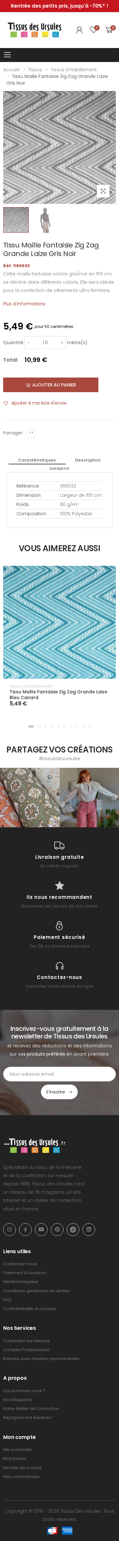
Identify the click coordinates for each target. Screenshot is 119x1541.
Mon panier (15, 1458)
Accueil (11, 69)
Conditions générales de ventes (36, 1291)
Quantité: (13, 342)
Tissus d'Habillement (74, 69)
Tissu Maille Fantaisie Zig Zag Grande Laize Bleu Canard (58, 695)
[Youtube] (41, 1229)
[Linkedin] (89, 1229)
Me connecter (17, 1450)
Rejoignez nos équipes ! (28, 1417)
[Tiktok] (73, 1229)
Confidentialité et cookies (29, 1309)
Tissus (35, 69)
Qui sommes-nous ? (24, 1391)
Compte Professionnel (26, 1350)
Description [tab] (88, 460)
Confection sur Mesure (26, 1341)
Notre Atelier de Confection (31, 1409)
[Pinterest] (57, 1229)
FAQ (7, 1300)
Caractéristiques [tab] (37, 460)
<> (31, 432)
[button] (31, 726)
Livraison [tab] (59, 468)
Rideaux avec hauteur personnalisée (41, 1359)
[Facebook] (25, 1229)
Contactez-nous (20, 1264)
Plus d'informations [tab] (24, 304)
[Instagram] (9, 1229)
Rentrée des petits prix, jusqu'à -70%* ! (59, 6)
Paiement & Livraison (24, 1273)
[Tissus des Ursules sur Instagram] (30, 798)
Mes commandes (21, 1477)
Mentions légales (20, 1282)
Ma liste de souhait (22, 1468)
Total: (10, 360)
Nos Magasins (17, 1400)
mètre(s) (77, 342)
